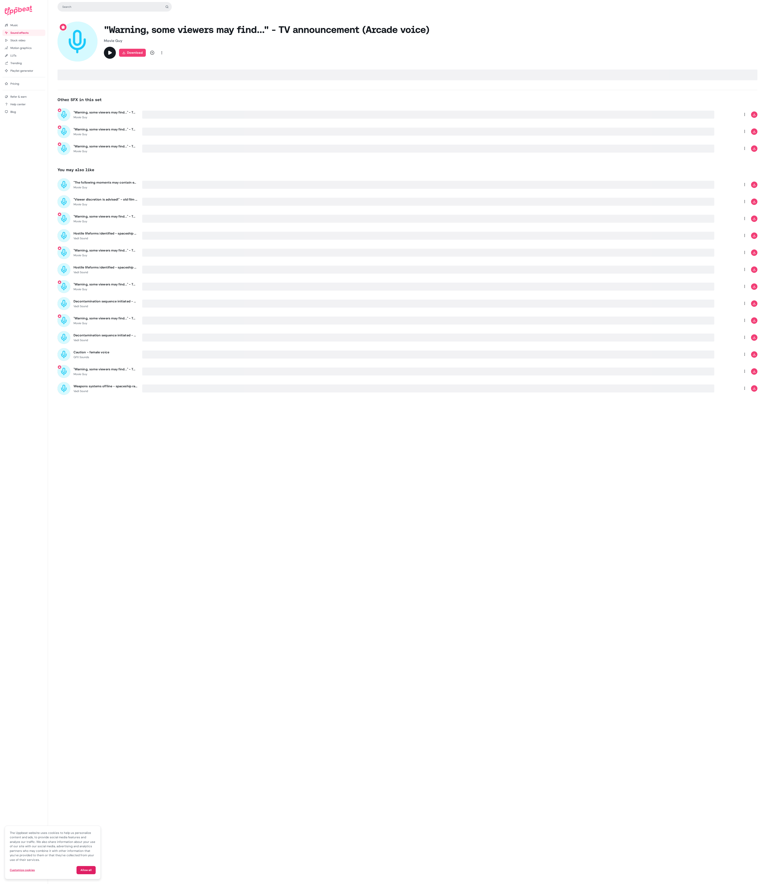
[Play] (110, 53)
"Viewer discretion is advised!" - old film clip (105, 199)
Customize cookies (22, 870)
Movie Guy (113, 40)
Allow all (86, 870)
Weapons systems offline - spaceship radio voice (105, 386)
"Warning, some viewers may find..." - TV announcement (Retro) (105, 369)
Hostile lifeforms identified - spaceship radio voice (105, 233)
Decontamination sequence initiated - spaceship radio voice (105, 301)
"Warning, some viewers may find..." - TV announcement (105, 216)
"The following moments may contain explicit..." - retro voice (105, 182)
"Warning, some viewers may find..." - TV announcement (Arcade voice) (105, 112)
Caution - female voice (91, 352)
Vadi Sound (81, 238)
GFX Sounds (81, 357)
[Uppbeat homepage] (24, 10)
